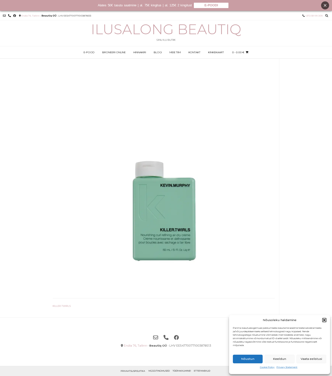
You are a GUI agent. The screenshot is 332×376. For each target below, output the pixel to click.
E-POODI (211, 5)
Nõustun (247, 359)
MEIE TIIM (175, 52)
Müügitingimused (159, 370)
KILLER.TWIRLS (62, 305)
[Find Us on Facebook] (14, 15)
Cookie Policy (267, 367)
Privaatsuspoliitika (133, 371)
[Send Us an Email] (4, 15)
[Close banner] (325, 5)
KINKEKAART (216, 52)
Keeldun (279, 359)
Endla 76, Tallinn (30, 15)
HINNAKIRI (139, 52)
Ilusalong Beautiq (166, 29)
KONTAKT (194, 52)
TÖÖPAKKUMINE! (182, 370)
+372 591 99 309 (314, 15)
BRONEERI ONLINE (114, 52)
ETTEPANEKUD (202, 370)
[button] (324, 320)
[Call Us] (9, 15)
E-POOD (89, 52)
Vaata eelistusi (311, 359)
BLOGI (158, 52)
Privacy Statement (286, 367)
